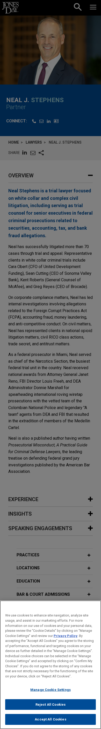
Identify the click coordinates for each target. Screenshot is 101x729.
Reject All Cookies (50, 704)
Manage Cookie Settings (50, 690)
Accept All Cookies (50, 719)
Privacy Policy (65, 636)
